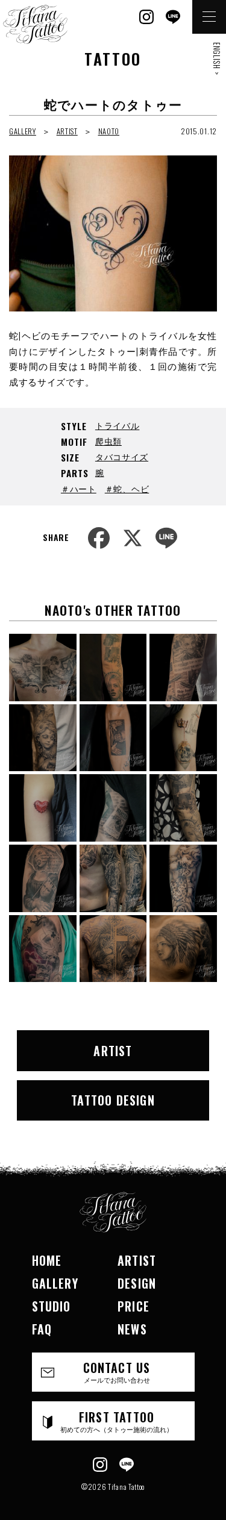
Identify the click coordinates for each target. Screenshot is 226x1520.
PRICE (133, 1306)
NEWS (132, 1329)
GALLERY (22, 131)
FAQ (42, 1329)
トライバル (117, 425)
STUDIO (51, 1306)
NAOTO (109, 131)
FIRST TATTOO (116, 1421)
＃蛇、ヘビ (127, 488)
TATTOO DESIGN (113, 1100)
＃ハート (78, 488)
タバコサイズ (121, 456)
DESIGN (137, 1283)
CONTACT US (117, 1371)
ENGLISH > (217, 58)
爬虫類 (108, 440)
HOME (47, 1260)
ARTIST (67, 131)
